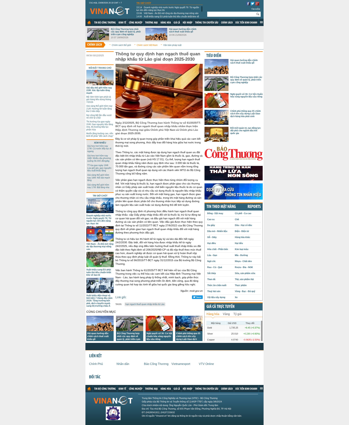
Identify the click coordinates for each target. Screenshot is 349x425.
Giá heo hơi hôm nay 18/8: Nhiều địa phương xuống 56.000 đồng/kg (99, 158)
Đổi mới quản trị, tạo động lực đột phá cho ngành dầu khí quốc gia (245, 131)
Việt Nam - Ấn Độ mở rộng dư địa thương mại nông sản (167, 13)
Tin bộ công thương (105, 22)
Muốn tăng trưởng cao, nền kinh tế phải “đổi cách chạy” (99, 134)
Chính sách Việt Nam (147, 45)
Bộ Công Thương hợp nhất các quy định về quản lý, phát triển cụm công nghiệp (126, 32)
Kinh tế (122, 22)
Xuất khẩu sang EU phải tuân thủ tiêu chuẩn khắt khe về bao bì (167, 17)
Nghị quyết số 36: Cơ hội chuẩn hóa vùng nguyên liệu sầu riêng (159, 336)
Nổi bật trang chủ (100, 68)
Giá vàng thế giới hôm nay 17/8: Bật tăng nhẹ (98, 186)
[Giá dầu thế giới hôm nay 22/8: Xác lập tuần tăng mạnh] (100, 84)
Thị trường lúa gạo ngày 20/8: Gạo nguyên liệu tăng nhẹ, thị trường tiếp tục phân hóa (99, 125)
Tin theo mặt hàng (221, 207)
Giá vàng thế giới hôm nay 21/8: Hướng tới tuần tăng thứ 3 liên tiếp (99, 109)
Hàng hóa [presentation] (212, 314)
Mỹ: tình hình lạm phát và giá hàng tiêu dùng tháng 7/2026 (98, 99)
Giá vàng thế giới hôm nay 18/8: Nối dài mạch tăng (98, 178)
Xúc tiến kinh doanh (246, 22)
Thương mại (151, 22)
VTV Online (206, 363)
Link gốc (120, 297)
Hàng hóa (166, 22)
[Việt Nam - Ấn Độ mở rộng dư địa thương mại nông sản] (100, 240)
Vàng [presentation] (226, 314)
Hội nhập (187, 22)
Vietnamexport (180, 363)
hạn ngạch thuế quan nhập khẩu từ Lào (145, 304)
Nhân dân (123, 363)
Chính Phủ (96, 363)
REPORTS (254, 207)
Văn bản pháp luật (172, 45)
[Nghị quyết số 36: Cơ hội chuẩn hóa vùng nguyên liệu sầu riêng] (159, 330)
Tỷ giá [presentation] (237, 314)
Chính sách (227, 22)
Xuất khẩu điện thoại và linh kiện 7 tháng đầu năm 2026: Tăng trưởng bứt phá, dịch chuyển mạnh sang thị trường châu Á (99, 300)
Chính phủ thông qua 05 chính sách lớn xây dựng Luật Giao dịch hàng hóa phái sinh (245, 114)
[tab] (213, 313)
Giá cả (177, 22)
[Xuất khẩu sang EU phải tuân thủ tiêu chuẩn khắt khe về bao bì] (100, 266)
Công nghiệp (135, 22)
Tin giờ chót (143, 3)
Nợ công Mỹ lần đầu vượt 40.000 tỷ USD (98, 116)
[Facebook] (248, 4)
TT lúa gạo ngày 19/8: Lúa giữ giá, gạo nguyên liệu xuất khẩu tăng (99, 168)
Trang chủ (89, 22)
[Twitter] (252, 4)
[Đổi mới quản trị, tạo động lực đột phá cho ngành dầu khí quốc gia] (216, 140)
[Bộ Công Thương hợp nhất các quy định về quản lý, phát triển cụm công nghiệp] (98, 39)
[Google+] (257, 4)
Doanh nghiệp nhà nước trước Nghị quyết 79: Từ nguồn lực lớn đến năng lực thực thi (167, 8)
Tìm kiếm (255, 9)
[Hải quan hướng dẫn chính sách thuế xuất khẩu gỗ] (156, 39)
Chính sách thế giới (121, 45)
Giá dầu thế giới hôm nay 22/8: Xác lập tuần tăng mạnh (99, 90)
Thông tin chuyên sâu (206, 22)
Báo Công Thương (156, 363)
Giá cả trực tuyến (220, 307)
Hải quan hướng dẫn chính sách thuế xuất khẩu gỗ (182, 30)
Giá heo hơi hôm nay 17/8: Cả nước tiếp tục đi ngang (99, 149)
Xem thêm (261, 22)
